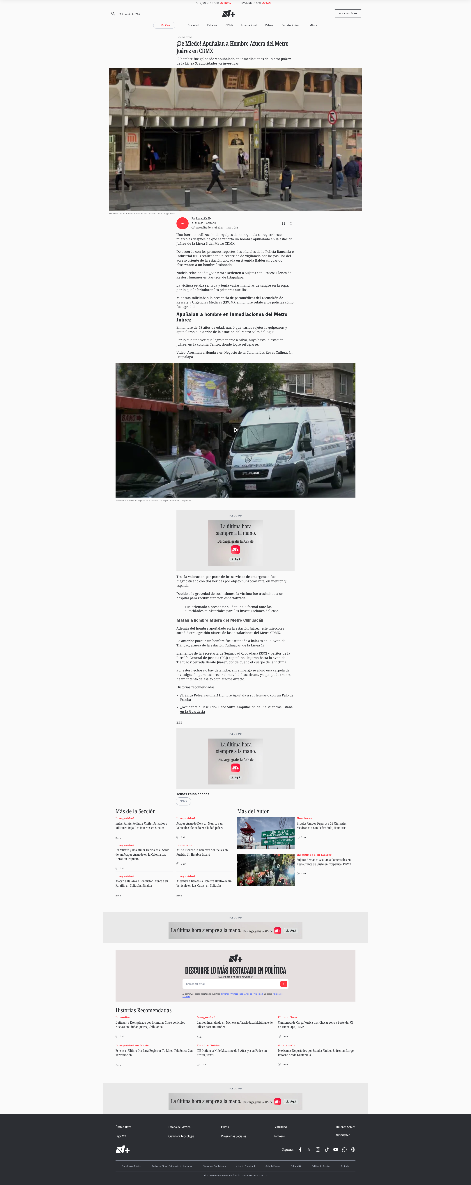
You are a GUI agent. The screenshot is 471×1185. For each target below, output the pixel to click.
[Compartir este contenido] (291, 223)
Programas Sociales (233, 1136)
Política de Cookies (321, 1166)
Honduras (304, 818)
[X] (309, 1149)
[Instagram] (318, 1149)
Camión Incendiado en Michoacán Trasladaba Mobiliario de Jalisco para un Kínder (235, 1024)
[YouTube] (335, 1149)
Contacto (345, 1166)
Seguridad (280, 1127)
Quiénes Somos (345, 1127)
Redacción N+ (203, 218)
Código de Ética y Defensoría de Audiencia (172, 1166)
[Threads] (353, 1149)
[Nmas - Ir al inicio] (229, 13)
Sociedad (193, 25)
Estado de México (179, 1127)
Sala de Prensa (272, 1166)
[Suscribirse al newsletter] (283, 984)
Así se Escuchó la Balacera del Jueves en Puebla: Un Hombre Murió (202, 852)
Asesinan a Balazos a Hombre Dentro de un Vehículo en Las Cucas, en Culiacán (204, 883)
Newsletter (343, 1135)
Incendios (123, 1017)
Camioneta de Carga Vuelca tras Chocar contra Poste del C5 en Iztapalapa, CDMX (315, 1024)
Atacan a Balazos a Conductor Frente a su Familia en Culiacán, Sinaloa (142, 883)
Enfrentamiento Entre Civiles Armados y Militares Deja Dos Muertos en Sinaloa (141, 825)
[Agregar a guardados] (283, 223)
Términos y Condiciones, (232, 994)
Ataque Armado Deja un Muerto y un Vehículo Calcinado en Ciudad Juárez (199, 825)
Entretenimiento (291, 25)
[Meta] (300, 1149)
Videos (269, 25)
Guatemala (286, 1045)
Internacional (249, 25)
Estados (212, 25)
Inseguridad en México (314, 855)
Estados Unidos (208, 1045)
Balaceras (184, 845)
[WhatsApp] (344, 1149)
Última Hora (287, 1017)
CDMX (229, 25)
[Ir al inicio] (123, 1149)
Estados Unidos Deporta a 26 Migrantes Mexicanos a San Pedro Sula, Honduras (322, 825)
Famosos (279, 1136)
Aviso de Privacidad (253, 994)
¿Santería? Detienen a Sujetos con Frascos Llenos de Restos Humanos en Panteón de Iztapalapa (233, 275)
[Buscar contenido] (112, 13)
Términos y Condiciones (214, 1166)
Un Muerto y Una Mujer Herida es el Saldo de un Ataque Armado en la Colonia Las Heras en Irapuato (142, 854)
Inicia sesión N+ (348, 14)
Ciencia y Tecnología (181, 1136)
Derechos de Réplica (131, 1166)
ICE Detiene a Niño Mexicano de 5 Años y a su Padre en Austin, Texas (232, 1052)
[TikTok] (327, 1149)
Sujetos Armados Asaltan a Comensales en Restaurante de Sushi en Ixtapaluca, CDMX (324, 861)
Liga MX (121, 1136)
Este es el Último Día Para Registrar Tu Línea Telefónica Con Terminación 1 (154, 1052)
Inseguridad (125, 818)
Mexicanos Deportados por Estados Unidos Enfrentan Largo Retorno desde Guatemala (316, 1052)
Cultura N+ (296, 1166)
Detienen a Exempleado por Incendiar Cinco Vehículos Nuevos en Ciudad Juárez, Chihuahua (150, 1024)
